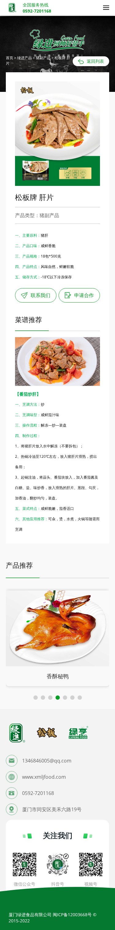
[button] (35, 697)
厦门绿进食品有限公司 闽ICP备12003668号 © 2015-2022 (53, 918)
